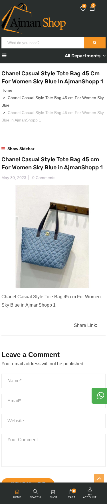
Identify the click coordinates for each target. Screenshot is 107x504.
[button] (92, 9)
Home (6, 90)
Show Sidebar (20, 148)
